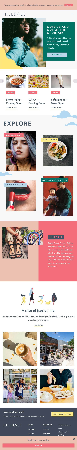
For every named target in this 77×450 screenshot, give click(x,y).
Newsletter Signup (62, 414)
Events (31, 434)
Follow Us (39, 325)
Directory (57, 55)
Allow (68, 5)
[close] (74, 439)
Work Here (47, 425)
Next (75, 81)
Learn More (59, 5)
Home (30, 425)
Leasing (46, 429)
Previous (2, 81)
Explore (18, 123)
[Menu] (72, 14)
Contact (46, 434)
